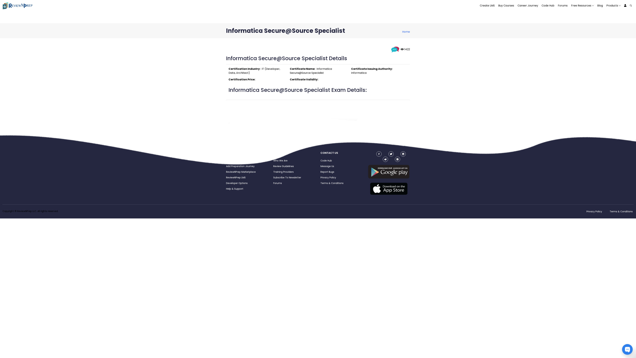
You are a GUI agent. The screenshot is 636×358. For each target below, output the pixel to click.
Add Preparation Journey (240, 166)
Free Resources (581, 5)
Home (406, 32)
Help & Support (234, 188)
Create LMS (487, 5)
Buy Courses (506, 5)
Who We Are (280, 160)
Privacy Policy (328, 177)
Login (229, 160)
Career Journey (528, 5)
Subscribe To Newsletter (287, 177)
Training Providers (283, 172)
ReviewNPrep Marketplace (241, 172)
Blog (600, 5)
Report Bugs (327, 172)
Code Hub (548, 5)
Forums (563, 5)
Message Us (327, 166)
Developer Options (237, 183)
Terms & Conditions (332, 183)
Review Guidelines (283, 166)
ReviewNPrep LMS (236, 177)
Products (612, 5)
